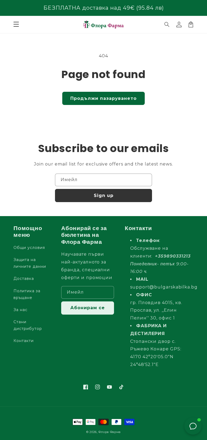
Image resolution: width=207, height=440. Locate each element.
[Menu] (16, 24)
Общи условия (29, 247)
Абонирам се (87, 307)
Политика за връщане (26, 294)
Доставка (23, 278)
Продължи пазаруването (103, 98)
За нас (20, 309)
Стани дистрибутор (27, 325)
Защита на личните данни (29, 263)
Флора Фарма (109, 432)
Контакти (23, 340)
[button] (167, 24)
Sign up (103, 195)
